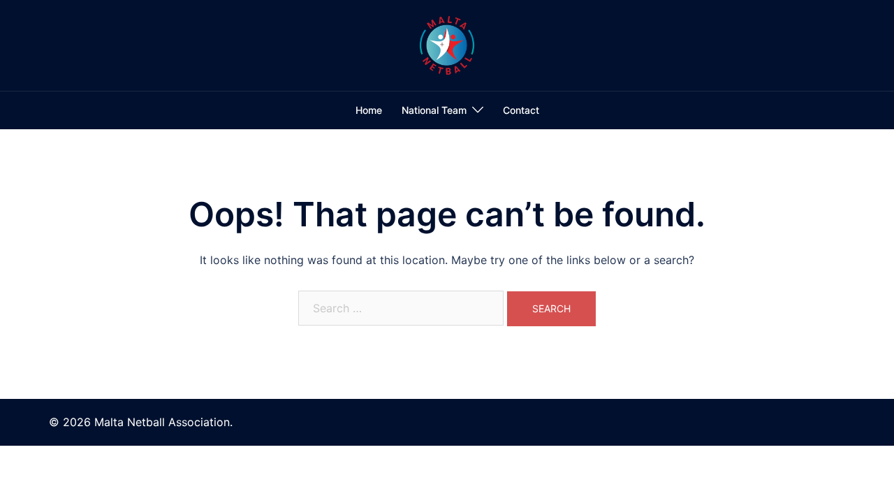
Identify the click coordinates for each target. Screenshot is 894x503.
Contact (521, 110)
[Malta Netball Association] (447, 44)
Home (369, 110)
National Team (434, 110)
